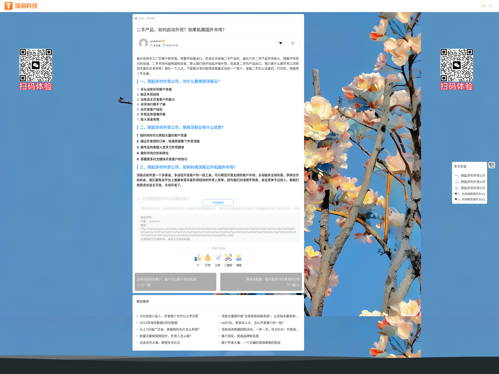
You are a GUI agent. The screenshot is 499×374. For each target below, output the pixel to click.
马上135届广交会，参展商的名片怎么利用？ (170, 329)
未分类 (151, 18)
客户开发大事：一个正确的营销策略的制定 (251, 343)
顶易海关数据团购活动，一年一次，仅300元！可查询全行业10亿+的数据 (260, 329)
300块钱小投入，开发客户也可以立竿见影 (169, 316)
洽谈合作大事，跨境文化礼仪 (160, 343)
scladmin (155, 41)
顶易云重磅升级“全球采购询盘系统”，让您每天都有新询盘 (260, 316)
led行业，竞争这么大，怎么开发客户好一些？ (253, 323)
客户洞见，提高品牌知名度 (240, 336)
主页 (141, 18)
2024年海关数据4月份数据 (158, 323)
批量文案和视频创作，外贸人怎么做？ (166, 336)
